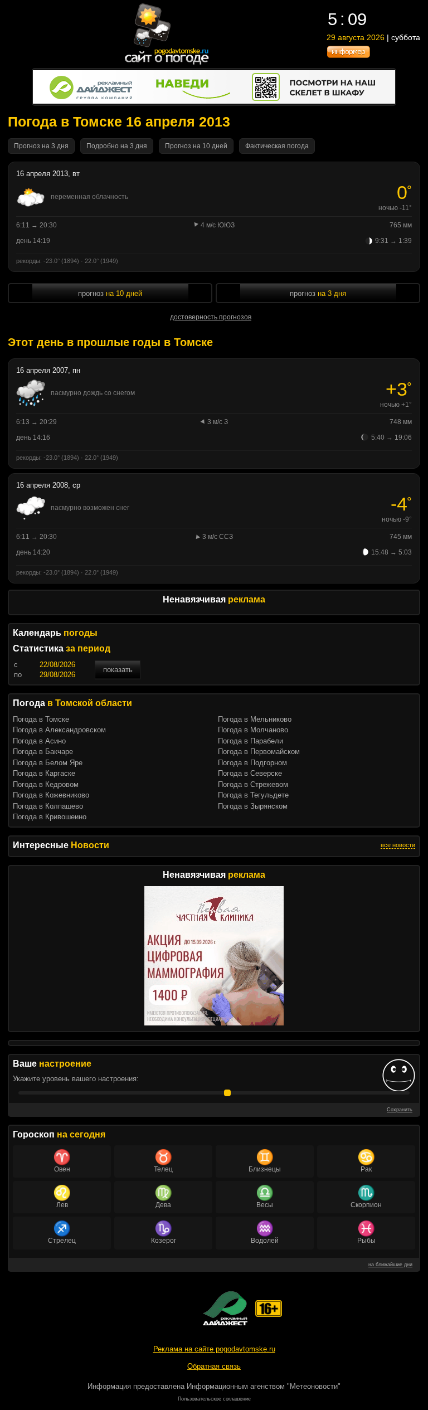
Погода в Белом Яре (47, 763)
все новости (398, 845)
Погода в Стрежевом (253, 784)
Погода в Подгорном (252, 763)
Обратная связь (214, 1366)
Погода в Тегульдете (253, 795)
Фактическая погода (277, 146)
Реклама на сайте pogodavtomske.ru (214, 1349)
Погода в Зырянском (253, 806)
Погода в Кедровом (46, 784)
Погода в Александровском (59, 730)
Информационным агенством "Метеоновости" (264, 1386)
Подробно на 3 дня (116, 146)
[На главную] (167, 64)
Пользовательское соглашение (214, 1399)
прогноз (110, 293)
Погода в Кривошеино (49, 817)
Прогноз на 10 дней (196, 146)
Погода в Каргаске (44, 773)
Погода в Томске (41, 719)
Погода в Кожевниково (51, 795)
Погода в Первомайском (259, 751)
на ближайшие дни (390, 1264)
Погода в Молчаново (253, 730)
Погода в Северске (250, 773)
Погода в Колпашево (48, 806)
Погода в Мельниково (254, 719)
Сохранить (399, 1109)
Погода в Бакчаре (43, 751)
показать (118, 669)
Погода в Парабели (250, 741)
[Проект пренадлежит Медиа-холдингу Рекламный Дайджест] (225, 1308)
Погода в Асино (39, 741)
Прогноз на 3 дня (41, 146)
